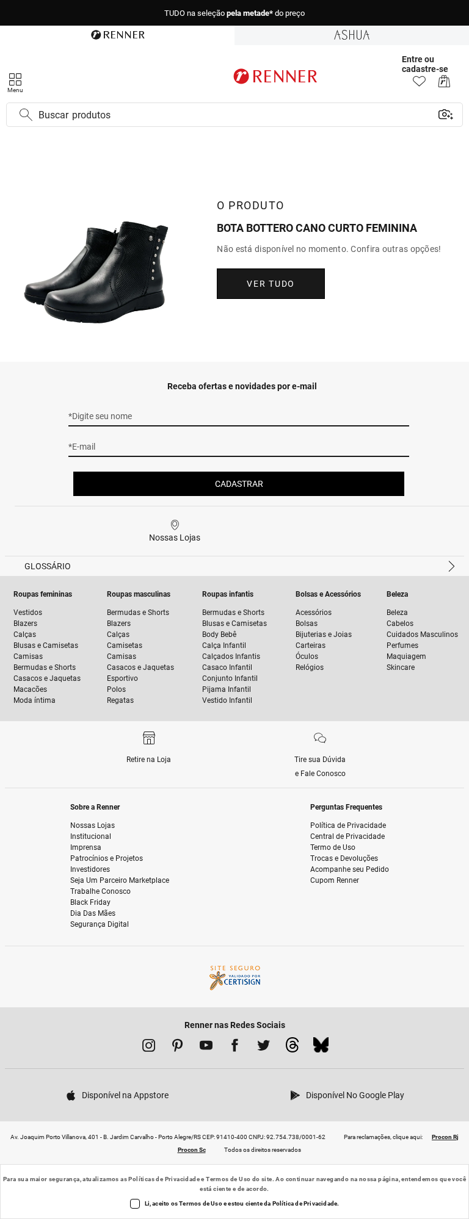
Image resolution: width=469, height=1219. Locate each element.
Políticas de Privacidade (164, 1179)
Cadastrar (239, 484)
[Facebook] (234, 1047)
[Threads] (292, 1048)
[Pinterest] (177, 1047)
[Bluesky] (321, 1048)
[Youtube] (206, 1047)
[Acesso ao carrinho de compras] (444, 84)
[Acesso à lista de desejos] (419, 84)
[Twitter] (263, 1047)
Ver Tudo (270, 284)
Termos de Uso (228, 1179)
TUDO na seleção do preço (234, 13)
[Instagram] (148, 1047)
